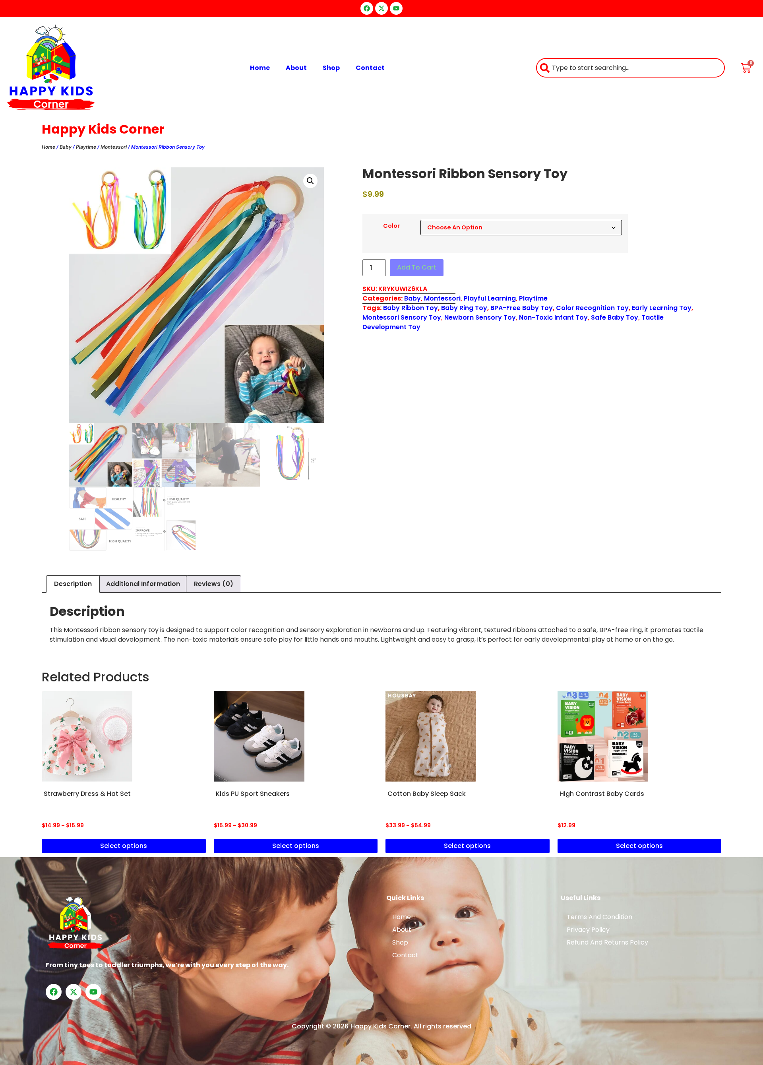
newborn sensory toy (480, 317)
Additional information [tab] (143, 583)
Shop (331, 67)
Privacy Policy (588, 929)
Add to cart (416, 267)
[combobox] (630, 68)
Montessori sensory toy (401, 317)
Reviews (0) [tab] (213, 583)
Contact (370, 67)
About (296, 67)
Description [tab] (73, 583)
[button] (310, 181)
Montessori (114, 147)
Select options (123, 845)
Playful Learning (490, 298)
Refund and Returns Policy (607, 942)
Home (260, 67)
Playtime (86, 147)
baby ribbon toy (410, 307)
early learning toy (661, 307)
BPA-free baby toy (521, 307)
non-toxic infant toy (553, 317)
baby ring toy (464, 307)
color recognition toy (592, 307)
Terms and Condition (599, 916)
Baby (66, 147)
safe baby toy (614, 317)
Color (391, 226)
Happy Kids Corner (103, 129)
